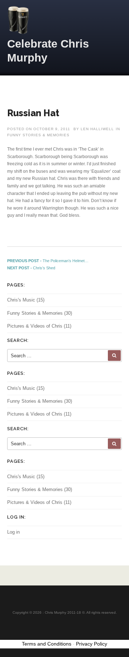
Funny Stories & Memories (38, 135)
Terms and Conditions (46, 644)
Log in (13, 532)
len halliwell (97, 129)
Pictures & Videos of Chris (34, 326)
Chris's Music (21, 300)
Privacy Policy (91, 644)
